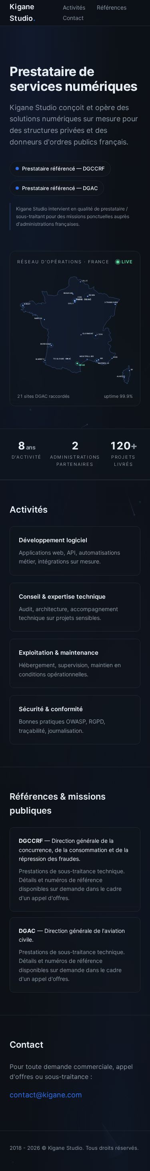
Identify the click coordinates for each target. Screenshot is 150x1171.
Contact (73, 17)
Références (111, 7)
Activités (74, 7)
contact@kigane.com (46, 1095)
